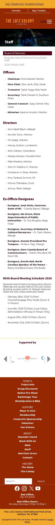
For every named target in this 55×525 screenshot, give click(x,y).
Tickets (27, 381)
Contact (27, 457)
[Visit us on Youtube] (37, 488)
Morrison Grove (27, 453)
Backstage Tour (27, 397)
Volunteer (28, 423)
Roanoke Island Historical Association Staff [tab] (25, 59)
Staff (27, 449)
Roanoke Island (27, 437)
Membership (27, 415)
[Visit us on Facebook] (17, 488)
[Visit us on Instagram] (24, 488)
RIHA (27, 445)
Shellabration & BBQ (27, 401)
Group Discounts (27, 388)
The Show (27, 467)
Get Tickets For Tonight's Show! (24, 4)
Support (27, 407)
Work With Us (27, 441)
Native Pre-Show (27, 393)
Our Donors (27, 427)
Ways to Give (27, 410)
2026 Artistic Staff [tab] (14, 64)
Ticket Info (27, 384)
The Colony (27, 471)
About (27, 433)
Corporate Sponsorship (27, 419)
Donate (16, 10)
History (27, 463)
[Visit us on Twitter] (31, 488)
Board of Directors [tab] (14, 53)
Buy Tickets (39, 10)
